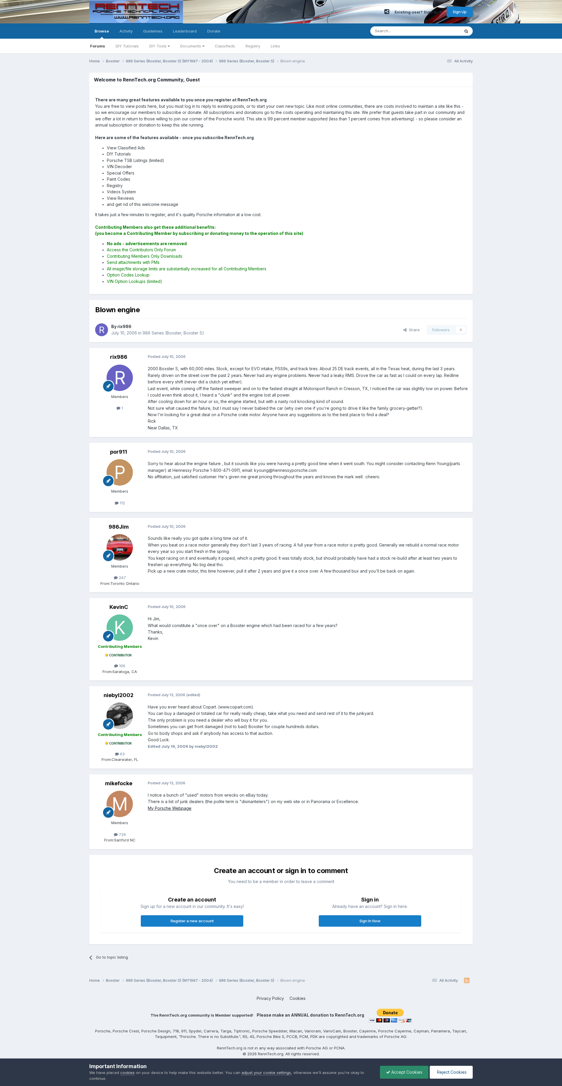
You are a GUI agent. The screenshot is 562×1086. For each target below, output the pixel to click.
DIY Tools (158, 46)
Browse (102, 31)
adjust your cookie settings (266, 1072)
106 (121, 665)
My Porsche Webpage (169, 808)
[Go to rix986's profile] (101, 329)
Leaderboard (185, 31)
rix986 (118, 357)
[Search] (466, 31)
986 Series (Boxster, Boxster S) (173, 332)
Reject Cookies (451, 1072)
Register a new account (192, 920)
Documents (191, 46)
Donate (213, 31)
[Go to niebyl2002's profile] (120, 716)
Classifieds (225, 46)
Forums (97, 46)
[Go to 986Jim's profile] (120, 547)
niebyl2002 (118, 695)
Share (413, 329)
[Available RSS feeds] (467, 980)
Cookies (297, 998)
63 (122, 754)
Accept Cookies (406, 1072)
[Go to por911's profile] (120, 472)
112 (122, 503)
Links (275, 46)
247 (122, 577)
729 (122, 834)
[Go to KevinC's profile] (120, 627)
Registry (253, 46)
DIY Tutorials (127, 46)
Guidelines (152, 31)
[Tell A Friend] (386, 12)
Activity (126, 31)
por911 (118, 452)
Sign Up (460, 11)
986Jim (119, 527)
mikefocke (118, 783)
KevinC (118, 607)
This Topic (443, 31)
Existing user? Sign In (417, 12)
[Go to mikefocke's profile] (120, 804)
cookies (127, 1072)
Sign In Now (370, 920)
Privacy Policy (270, 998)
